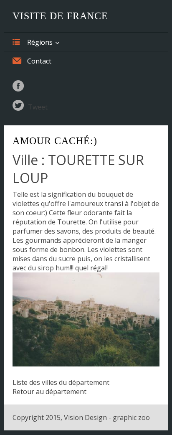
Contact (39, 61)
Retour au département (49, 391)
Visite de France (60, 15)
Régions (40, 42)
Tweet (38, 107)
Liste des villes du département (61, 382)
